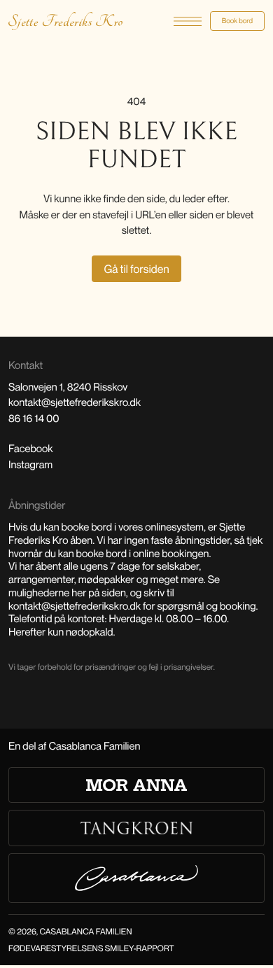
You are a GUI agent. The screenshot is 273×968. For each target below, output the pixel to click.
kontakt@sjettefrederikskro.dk (74, 402)
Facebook (30, 448)
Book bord (237, 21)
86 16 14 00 (33, 418)
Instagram (30, 464)
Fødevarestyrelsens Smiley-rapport (91, 948)
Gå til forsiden (136, 269)
